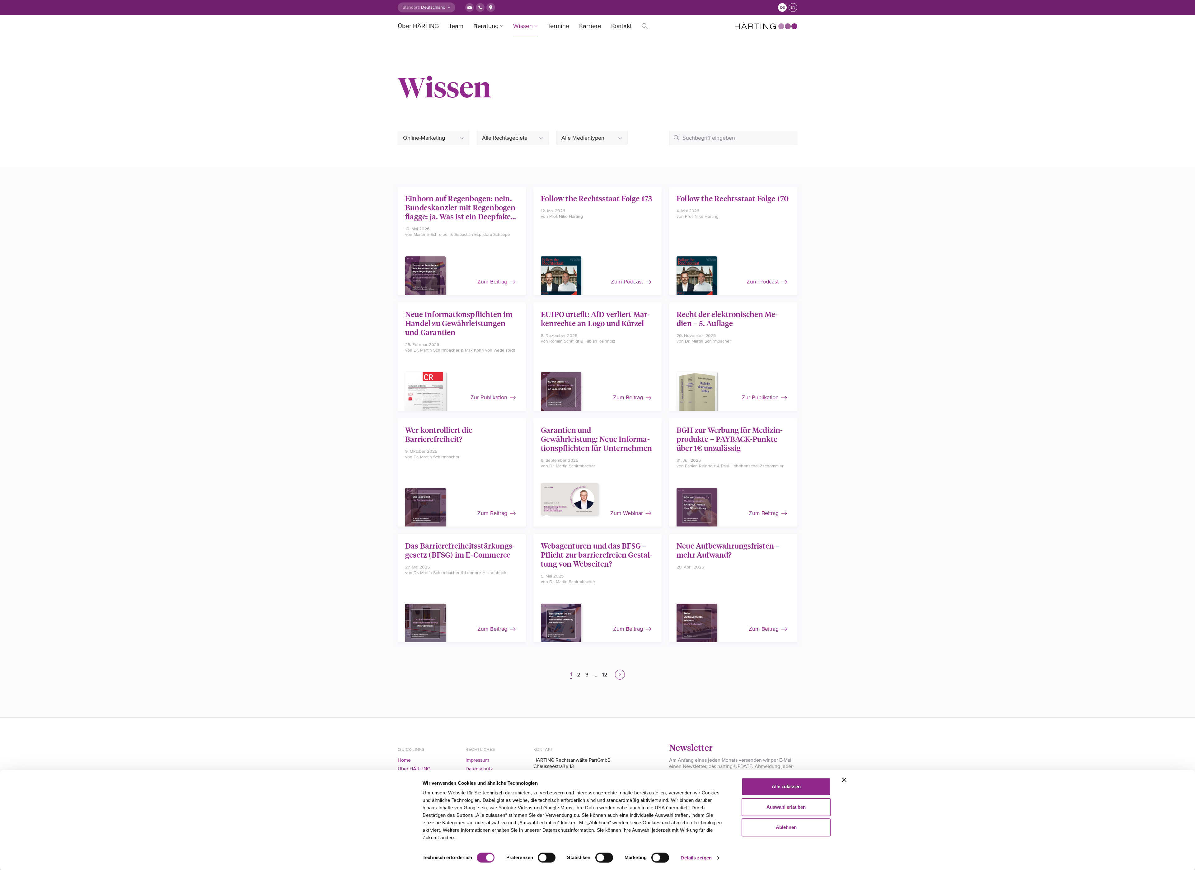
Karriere (590, 26)
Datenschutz (479, 769)
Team (456, 26)
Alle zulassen (786, 786)
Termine (558, 26)
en (792, 7)
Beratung (486, 26)
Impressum (477, 760)
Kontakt (621, 26)
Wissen (523, 26)
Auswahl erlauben (786, 807)
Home (404, 760)
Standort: (411, 7)
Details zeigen (696, 857)
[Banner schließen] (844, 780)
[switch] (546, 858)
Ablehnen (786, 827)
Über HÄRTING (418, 26)
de (782, 7)
